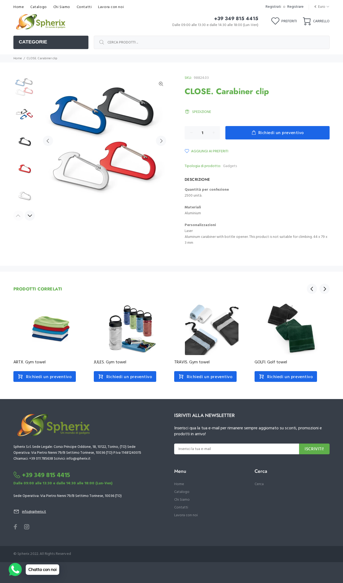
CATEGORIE (33, 42)
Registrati (273, 7)
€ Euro (319, 7)
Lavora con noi (186, 515)
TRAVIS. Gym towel (192, 362)
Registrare (295, 7)
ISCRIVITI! (314, 449)
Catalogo (181, 492)
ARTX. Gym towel (29, 362)
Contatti (181, 507)
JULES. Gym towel (110, 362)
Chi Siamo (182, 500)
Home (17, 58)
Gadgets (230, 166)
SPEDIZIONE (201, 112)
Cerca (259, 484)
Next (161, 141)
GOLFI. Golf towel (271, 362)
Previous (48, 141)
